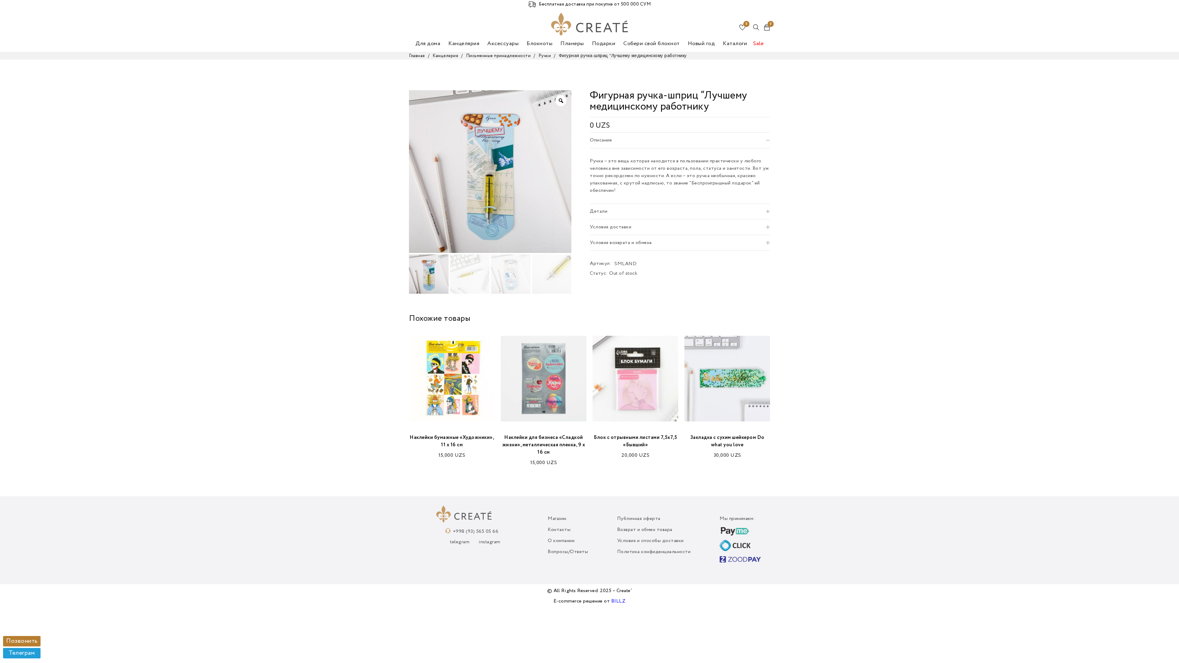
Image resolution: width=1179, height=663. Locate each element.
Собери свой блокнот (651, 43)
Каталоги (735, 43)
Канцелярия (463, 43)
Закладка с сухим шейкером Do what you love (727, 441)
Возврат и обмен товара (644, 529)
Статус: (599, 273)
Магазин (557, 518)
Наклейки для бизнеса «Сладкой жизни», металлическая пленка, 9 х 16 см (543, 445)
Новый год (701, 43)
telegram (459, 542)
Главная (417, 56)
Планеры (572, 43)
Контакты (559, 529)
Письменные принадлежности (498, 56)
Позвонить (21, 641)
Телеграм (22, 653)
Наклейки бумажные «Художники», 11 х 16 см (452, 441)
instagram (489, 542)
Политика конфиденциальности (654, 551)
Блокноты (539, 43)
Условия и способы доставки (650, 540)
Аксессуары (503, 43)
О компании (561, 540)
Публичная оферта (638, 518)
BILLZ (618, 601)
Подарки (604, 43)
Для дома (427, 43)
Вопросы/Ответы (568, 551)
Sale (758, 43)
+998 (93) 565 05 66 (476, 531)
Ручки (545, 56)
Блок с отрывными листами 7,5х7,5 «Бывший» (635, 441)
